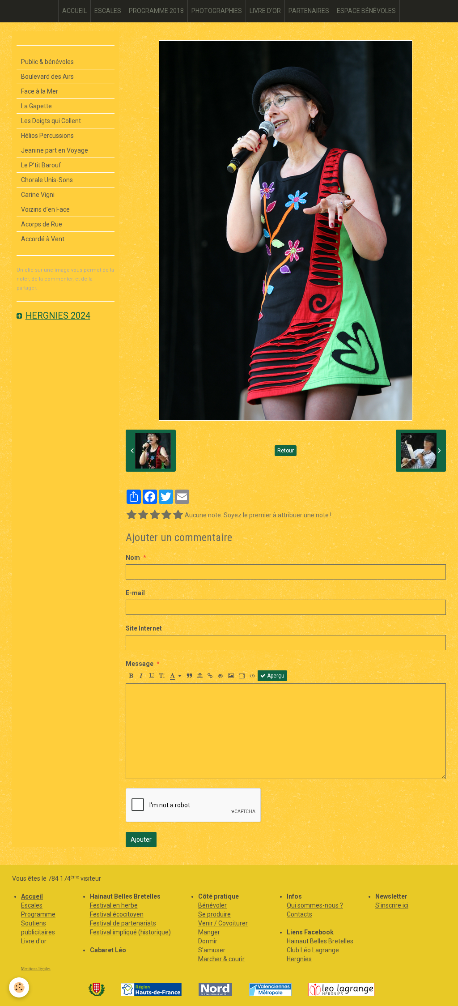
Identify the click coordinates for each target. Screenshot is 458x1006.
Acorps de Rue (41, 224)
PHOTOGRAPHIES (216, 10)
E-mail (135, 593)
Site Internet (144, 628)
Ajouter (141, 839)
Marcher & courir (221, 959)
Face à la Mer (39, 91)
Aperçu (275, 676)
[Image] (231, 675)
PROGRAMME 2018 (156, 10)
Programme (38, 914)
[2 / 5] (143, 515)
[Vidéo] (241, 675)
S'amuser (211, 950)
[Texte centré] (200, 675)
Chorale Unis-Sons (47, 179)
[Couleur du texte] (175, 675)
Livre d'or (34, 941)
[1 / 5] (131, 515)
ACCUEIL (74, 10)
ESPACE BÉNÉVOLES (366, 10)
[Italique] (141, 675)
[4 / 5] (166, 515)
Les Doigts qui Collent (51, 120)
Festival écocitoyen (117, 914)
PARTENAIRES (308, 10)
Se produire (214, 914)
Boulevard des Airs (47, 76)
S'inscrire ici (391, 905)
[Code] (252, 675)
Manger (209, 932)
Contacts (299, 914)
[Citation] (189, 675)
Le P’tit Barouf (41, 165)
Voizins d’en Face (45, 209)
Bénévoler (212, 905)
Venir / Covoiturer (223, 923)
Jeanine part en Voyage (54, 150)
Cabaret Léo (108, 950)
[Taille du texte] (162, 675)
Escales (31, 905)
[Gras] (131, 675)
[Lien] (210, 675)
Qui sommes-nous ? (315, 905)
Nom (133, 557)
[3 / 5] (155, 515)
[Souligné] (151, 675)
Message (139, 663)
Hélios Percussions (47, 135)
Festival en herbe (114, 905)
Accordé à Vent (42, 239)
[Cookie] (19, 987)
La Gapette (36, 106)
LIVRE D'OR (265, 10)
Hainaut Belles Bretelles (320, 941)
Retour (285, 451)
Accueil (32, 896)
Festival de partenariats (123, 923)
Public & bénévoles (47, 61)
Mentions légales (36, 969)
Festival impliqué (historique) (130, 932)
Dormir (207, 941)
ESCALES (107, 10)
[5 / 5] (178, 515)
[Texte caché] (220, 675)
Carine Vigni (38, 194)
